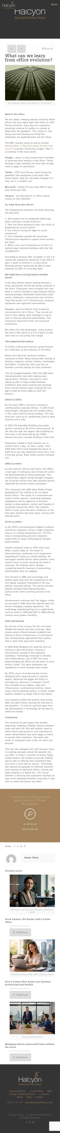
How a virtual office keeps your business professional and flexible (28, 983)
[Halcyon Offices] (8, 5)
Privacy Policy (16, 1115)
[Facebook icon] (27, 1122)
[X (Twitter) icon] (30, 1122)
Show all (48, 48)
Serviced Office (18, 1091)
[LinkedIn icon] (33, 1122)
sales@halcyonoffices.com (39, 1102)
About (20, 1097)
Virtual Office (37, 1091)
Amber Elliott (31, 857)
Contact (39, 1097)
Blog (29, 1097)
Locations (44, 1094)
